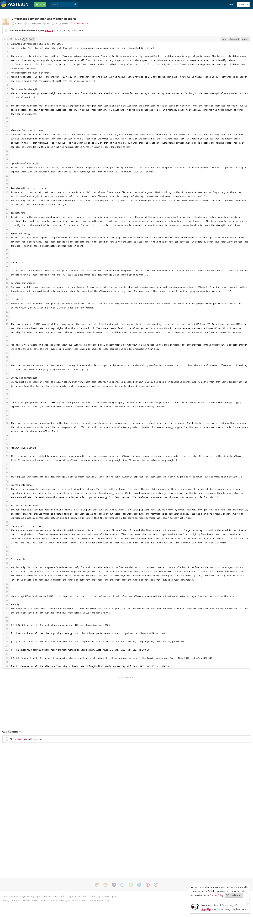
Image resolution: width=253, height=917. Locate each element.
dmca (84, 900)
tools (62, 896)
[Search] (75, 4)
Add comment (81, 23)
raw (224, 39)
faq (55, 896)
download (234, 39)
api (84, 896)
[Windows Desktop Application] (122, 885)
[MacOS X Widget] (139, 885)
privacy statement (11, 900)
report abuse (96, 900)
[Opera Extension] (148, 885)
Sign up (243, 4)
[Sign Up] (195, 907)
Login (229, 4)
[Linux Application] (156, 885)
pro (114, 896)
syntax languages (31, 896)
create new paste (10, 896)
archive (46, 896)
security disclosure (68, 900)
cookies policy (30, 900)
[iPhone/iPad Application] (114, 885)
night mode (74, 896)
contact (109, 900)
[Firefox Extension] (105, 885)
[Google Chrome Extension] (97, 885)
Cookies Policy (216, 895)
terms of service (48, 900)
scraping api (95, 896)
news (106, 896)
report (245, 39)
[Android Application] (131, 885)
